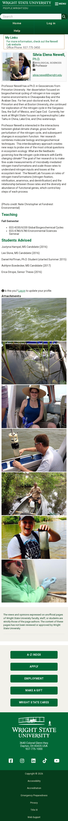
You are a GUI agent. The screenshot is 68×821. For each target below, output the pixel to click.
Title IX (34, 810)
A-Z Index (34, 654)
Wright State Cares (34, 702)
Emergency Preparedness (34, 795)
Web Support (34, 817)
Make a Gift (34, 690)
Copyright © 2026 (34, 773)
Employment (34, 678)
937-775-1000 (34, 748)
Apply (34, 666)
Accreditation (34, 788)
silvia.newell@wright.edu (47, 75)
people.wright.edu (15, 8)
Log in (21, 290)
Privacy (34, 802)
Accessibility (34, 781)
